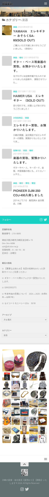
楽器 (15, 27)
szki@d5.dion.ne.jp (10, 246)
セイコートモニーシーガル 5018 (19, 303)
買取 (27, 183)
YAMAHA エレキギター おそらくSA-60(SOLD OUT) (29, 36)
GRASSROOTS (10, 287)
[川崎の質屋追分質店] (45, 219)
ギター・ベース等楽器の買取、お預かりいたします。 (29, 66)
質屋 (33, 183)
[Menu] (45, 3)
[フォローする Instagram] (41, 219)
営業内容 (17, 150)
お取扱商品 (18, 118)
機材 (21, 58)
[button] (13, 360)
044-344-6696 (8, 243)
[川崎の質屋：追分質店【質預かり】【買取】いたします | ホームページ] (9, 3)
